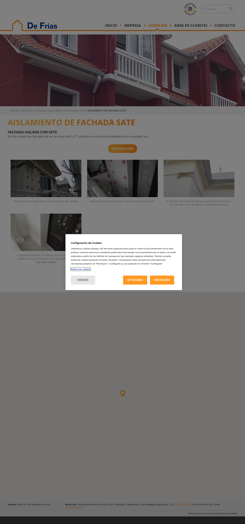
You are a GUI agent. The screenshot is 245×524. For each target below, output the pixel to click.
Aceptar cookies (135, 279)
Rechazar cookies (162, 279)
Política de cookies (80, 269)
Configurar (82, 279)
